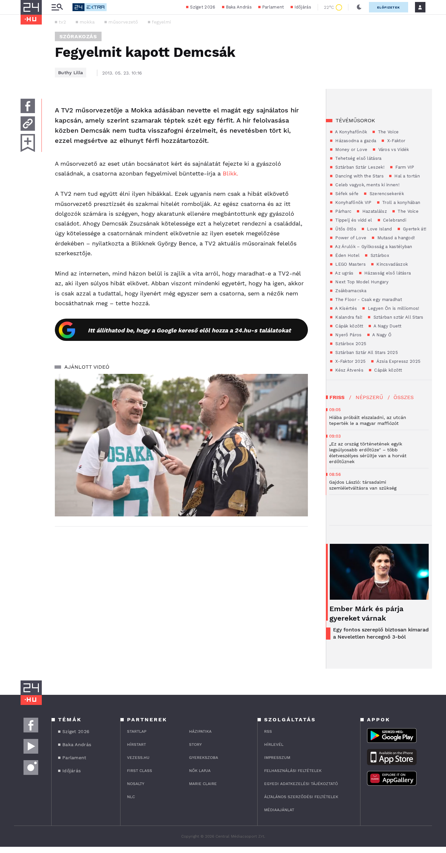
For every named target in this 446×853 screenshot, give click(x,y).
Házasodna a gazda (355, 140)
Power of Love (350, 237)
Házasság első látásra (387, 273)
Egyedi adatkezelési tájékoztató (301, 783)
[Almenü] (57, 7)
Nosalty (135, 783)
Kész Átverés (348, 370)
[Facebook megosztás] (28, 106)
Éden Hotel (346, 255)
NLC (131, 796)
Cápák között (348, 326)
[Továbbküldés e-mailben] (28, 123)
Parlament (273, 7)
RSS (268, 731)
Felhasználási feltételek (293, 770)
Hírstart (136, 744)
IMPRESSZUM (277, 757)
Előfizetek (388, 7)
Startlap (136, 731)
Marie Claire (203, 783)
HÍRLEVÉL (273, 744)
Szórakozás (78, 36)
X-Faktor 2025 (350, 361)
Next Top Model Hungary (361, 281)
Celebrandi (394, 220)
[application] (181, 445)
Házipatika (200, 731)
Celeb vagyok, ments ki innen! (367, 184)
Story (195, 744)
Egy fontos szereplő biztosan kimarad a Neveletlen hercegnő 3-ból (381, 633)
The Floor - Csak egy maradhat (368, 299)
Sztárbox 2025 (350, 343)
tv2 (62, 22)
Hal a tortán (406, 176)
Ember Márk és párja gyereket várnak (366, 613)
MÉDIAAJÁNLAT (279, 810)
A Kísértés (345, 308)
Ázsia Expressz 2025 (398, 361)
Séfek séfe (346, 193)
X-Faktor (395, 140)
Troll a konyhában (400, 202)
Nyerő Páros (348, 334)
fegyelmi (161, 22)
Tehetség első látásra (358, 158)
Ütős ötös (345, 228)
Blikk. (229, 173)
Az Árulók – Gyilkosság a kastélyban (373, 246)
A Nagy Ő (381, 334)
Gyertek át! (414, 228)
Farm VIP (404, 167)
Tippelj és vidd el (353, 220)
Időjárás (303, 7)
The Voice (387, 131)
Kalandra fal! (348, 317)
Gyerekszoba (203, 757)
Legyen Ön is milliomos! (392, 308)
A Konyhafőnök (350, 131)
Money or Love (350, 149)
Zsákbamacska (350, 290)
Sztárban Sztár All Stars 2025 (366, 352)
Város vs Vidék (393, 149)
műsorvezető (123, 22)
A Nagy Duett (387, 326)
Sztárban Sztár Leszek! (359, 167)
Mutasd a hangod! (395, 237)
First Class (139, 770)
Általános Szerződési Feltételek (301, 796)
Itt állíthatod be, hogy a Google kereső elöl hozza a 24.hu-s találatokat (189, 330)
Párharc (342, 211)
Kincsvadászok (391, 264)
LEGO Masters (350, 264)
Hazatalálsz (374, 211)
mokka (87, 22)
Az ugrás (344, 273)
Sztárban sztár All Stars (397, 317)
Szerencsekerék (386, 193)
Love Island (379, 228)
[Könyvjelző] (28, 143)
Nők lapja (200, 770)
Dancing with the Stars (359, 176)
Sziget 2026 (202, 7)
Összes (403, 397)
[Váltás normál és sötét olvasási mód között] (359, 7)
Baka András (239, 7)
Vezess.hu (138, 757)
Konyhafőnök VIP (353, 202)
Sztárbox (379, 255)
